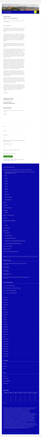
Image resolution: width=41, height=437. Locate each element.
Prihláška (5, 210)
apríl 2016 (5, 319)
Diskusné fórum (12, 285)
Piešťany (6, 189)
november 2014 (5, 341)
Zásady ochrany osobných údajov (10, 251)
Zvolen (6, 178)
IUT (5, 222)
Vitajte (9, 16)
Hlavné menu (38, 12)
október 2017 (5, 302)
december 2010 (5, 351)
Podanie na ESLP (6, 228)
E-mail (4, 130)
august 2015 (5, 334)
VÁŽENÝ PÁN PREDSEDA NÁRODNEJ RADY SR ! (13, 243)
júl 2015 (4, 336)
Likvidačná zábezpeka (12, 290)
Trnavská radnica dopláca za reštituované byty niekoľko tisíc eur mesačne (15, 263)
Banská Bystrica (8, 199)
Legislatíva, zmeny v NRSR (8, 167)
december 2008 (5, 356)
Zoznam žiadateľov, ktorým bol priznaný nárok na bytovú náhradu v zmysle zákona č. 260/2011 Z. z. (19, 173)
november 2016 (5, 312)
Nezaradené (5, 366)
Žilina (5, 175)
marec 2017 (5, 309)
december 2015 (5, 326)
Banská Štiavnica (8, 197)
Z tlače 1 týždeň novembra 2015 (9, 103)
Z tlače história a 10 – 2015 (8, 99)
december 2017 (5, 299)
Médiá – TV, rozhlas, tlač (8, 215)
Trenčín (6, 183)
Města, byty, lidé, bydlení (7, 273)
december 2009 (5, 353)
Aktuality (5, 16)
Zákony (5, 202)
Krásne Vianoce (5, 270)
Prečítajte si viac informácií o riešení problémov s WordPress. (13, 432)
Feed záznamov (5, 378)
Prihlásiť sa (5, 376)
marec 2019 (5, 297)
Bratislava (6, 194)
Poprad (6, 186)
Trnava (5, 181)
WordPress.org (5, 383)
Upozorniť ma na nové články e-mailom (9, 153)
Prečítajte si (6, 230)
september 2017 (5, 304)
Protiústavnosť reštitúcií (10, 238)
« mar (4, 403)
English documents (7, 246)
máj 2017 (4, 307)
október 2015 (5, 331)
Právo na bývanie (7, 11)
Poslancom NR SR (8, 235)
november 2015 (5, 329)
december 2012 (5, 346)
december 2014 (5, 339)
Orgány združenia (7, 207)
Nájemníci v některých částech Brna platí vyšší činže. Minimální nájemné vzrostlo (16, 277)
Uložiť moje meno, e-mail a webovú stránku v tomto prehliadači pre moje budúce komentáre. (14, 141)
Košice (5, 191)
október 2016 (5, 314)
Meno (4, 126)
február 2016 (5, 324)
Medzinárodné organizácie (9, 220)
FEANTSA (6, 225)
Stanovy (6, 212)
